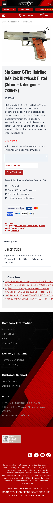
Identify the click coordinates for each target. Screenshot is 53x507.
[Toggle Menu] (4, 3)
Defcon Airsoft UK (10, 22)
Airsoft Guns (9, 9)
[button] (47, 28)
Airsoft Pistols (32, 226)
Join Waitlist (14, 172)
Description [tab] (10, 241)
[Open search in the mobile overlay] (49, 4)
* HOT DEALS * (25, 9)
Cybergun (15, 231)
